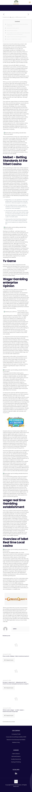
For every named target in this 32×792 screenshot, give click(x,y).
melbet (5, 268)
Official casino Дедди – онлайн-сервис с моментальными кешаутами (13, 710)
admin (13, 17)
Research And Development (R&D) (16, 739)
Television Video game (13, 28)
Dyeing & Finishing (16, 762)
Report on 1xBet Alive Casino (14, 39)
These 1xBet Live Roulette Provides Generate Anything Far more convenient (18, 33)
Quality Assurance (16, 759)
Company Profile (16, 734)
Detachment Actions (12, 30)
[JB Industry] (16, 2)
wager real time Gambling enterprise (16, 36)
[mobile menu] (29, 2)
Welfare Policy (16, 742)
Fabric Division (16, 753)
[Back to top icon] (16, 781)
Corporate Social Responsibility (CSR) (16, 737)
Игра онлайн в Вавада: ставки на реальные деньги (16, 656)
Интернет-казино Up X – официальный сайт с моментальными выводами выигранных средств (15, 683)
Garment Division (16, 756)
